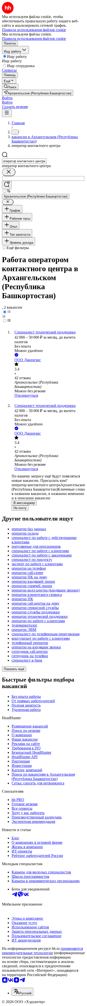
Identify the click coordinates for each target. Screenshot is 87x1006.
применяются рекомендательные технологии (42, 950)
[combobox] (24, 161)
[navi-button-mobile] (7, 113)
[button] (7, 98)
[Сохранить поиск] (7, 185)
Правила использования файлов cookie (34, 38)
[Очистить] (8, 172)
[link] (10, 87)
